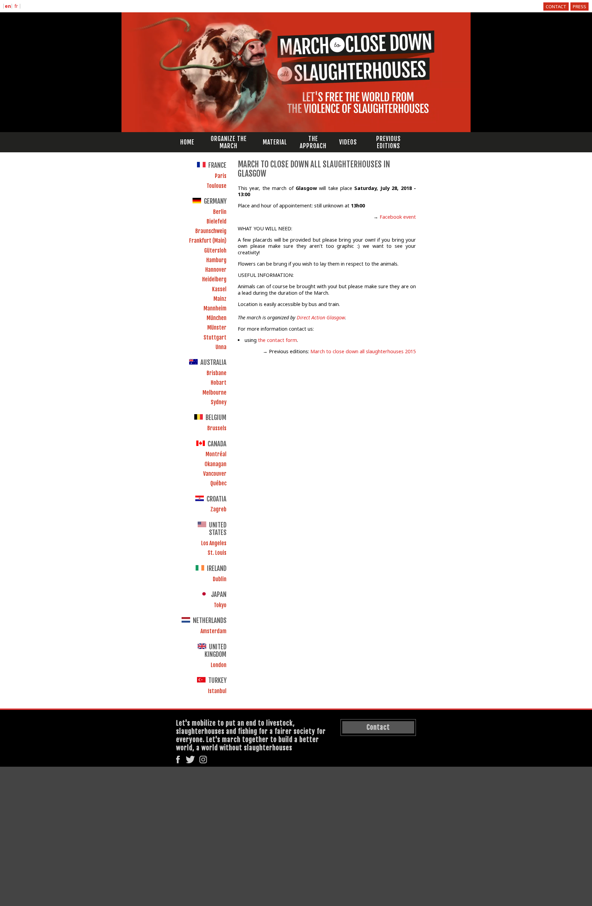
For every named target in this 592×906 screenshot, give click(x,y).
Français (16, 7)
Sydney (218, 402)
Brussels (216, 428)
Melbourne (214, 392)
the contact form (277, 340)
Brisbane (216, 373)
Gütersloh (215, 250)
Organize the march (229, 142)
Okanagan (215, 464)
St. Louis (217, 552)
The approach (313, 142)
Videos (348, 142)
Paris (220, 176)
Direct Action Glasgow (321, 317)
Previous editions (388, 142)
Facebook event (398, 217)
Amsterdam (213, 631)
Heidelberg (214, 279)
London (218, 665)
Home (187, 142)
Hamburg (216, 260)
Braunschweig (210, 231)
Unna (220, 347)
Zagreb (218, 509)
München (216, 318)
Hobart (218, 382)
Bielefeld (216, 221)
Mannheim (215, 308)
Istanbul (217, 691)
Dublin (219, 579)
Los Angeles (213, 543)
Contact (556, 6)
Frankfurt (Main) (207, 240)
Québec (218, 483)
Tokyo (220, 605)
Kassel (219, 289)
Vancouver (214, 473)
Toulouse (216, 185)
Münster (216, 327)
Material (275, 142)
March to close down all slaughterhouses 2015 (363, 351)
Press (579, 6)
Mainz (219, 298)
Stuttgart (215, 337)
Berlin (219, 211)
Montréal (216, 454)
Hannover (215, 269)
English (8, 7)
